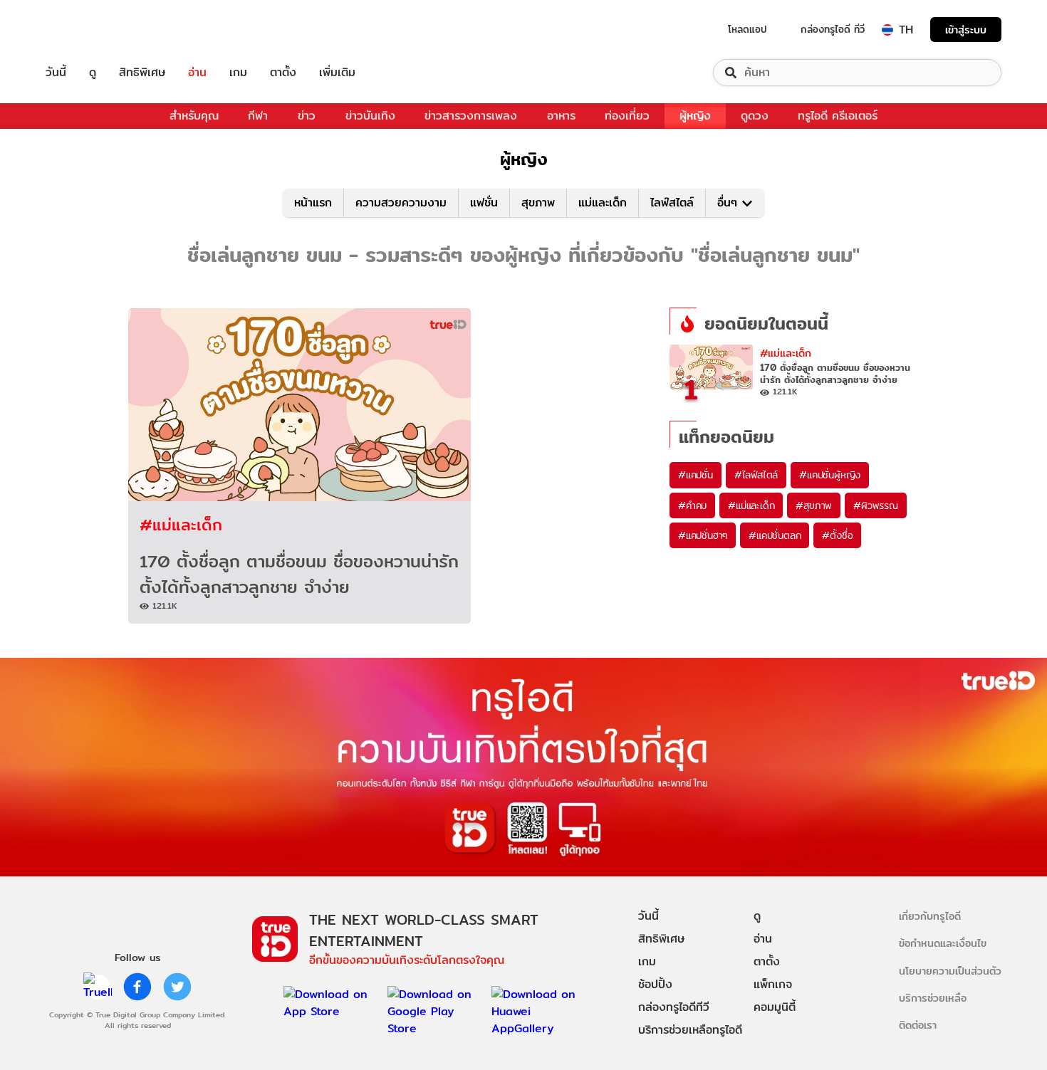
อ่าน (197, 72)
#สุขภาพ (814, 505)
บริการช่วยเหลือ (933, 998)
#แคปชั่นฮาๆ (702, 535)
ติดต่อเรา (918, 1025)
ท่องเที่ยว (627, 116)
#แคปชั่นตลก (775, 535)
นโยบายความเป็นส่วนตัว (950, 971)
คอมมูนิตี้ (775, 1007)
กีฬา (258, 116)
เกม (238, 72)
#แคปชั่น (695, 475)
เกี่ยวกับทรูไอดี (930, 916)
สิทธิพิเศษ (142, 72)
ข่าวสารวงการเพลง (470, 116)
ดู (92, 72)
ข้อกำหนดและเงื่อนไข (942, 943)
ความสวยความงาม (401, 202)
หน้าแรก (313, 202)
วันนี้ (56, 72)
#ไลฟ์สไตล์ (756, 475)
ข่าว (307, 116)
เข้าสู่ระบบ (965, 29)
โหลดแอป (747, 29)
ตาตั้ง (283, 72)
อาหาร (561, 116)
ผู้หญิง (695, 116)
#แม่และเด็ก (181, 524)
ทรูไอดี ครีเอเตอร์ (837, 116)
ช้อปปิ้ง (655, 984)
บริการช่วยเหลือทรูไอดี (690, 1030)
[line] (97, 986)
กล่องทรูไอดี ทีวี (833, 29)
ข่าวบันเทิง (370, 116)
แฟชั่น (484, 202)
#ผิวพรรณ (875, 505)
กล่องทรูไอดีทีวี (673, 1007)
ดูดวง (755, 116)
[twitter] (177, 986)
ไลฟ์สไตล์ (672, 202)
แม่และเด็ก (602, 202)
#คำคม (692, 505)
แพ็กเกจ (773, 984)
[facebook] (137, 986)
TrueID (88, 29)
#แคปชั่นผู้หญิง (829, 475)
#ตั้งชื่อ (837, 535)
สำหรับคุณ (194, 116)
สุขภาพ (538, 202)
